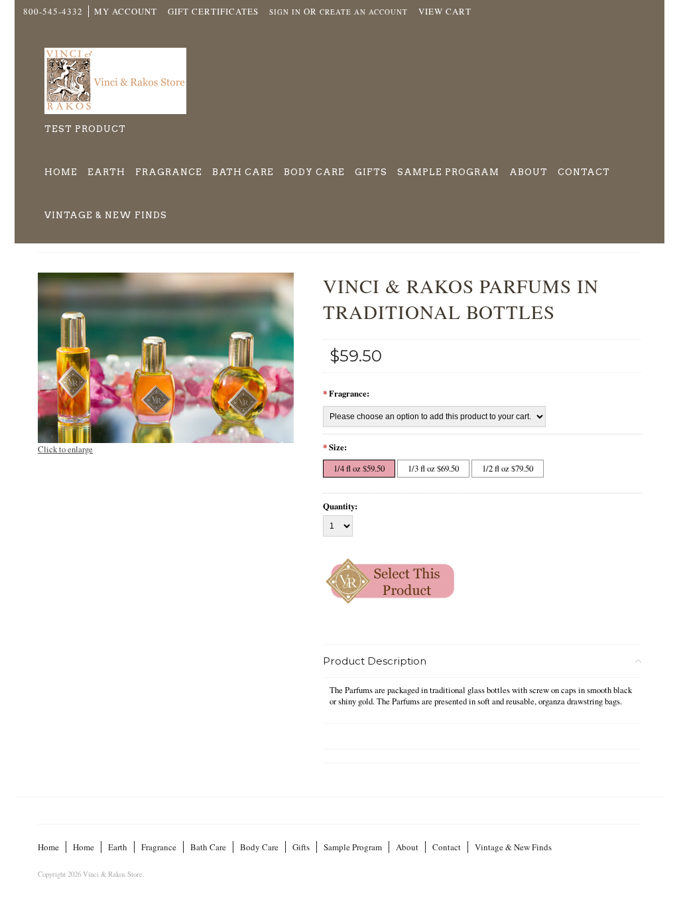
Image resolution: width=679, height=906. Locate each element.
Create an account (364, 12)
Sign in (285, 12)
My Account (125, 11)
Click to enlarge (65, 449)
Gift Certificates (213, 11)
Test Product (85, 129)
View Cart (444, 11)
